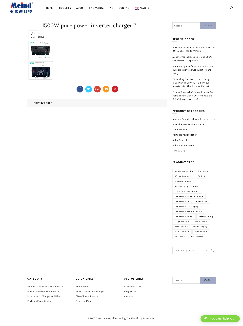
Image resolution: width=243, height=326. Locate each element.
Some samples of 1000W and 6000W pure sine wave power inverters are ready (192, 70)
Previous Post (43, 103)
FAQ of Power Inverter (87, 296)
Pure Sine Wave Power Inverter (188, 124)
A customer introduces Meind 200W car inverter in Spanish (192, 59)
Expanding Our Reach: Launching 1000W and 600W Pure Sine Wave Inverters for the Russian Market (190, 83)
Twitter (88, 89)
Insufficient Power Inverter (187, 191)
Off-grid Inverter (182, 221)
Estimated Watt (84, 301)
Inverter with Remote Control (188, 211)
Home (49, 7)
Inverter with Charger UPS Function (191, 201)
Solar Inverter (179, 129)
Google (97, 89)
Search (207, 25)
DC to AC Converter (184, 176)
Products (64, 7)
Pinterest (115, 89)
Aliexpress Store (132, 286)
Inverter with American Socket (189, 196)
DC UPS (201, 176)
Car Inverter (203, 171)
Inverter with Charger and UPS (43, 296)
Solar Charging (200, 226)
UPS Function (196, 237)
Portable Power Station (184, 134)
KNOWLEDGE (96, 7)
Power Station (181, 226)
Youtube (128, 296)
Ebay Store (130, 291)
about (80, 7)
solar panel (180, 237)
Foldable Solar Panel (183, 145)
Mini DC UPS (178, 150)
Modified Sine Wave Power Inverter (190, 119)
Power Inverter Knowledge (89, 291)
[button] (220, 318)
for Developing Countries (186, 186)
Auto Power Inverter (184, 171)
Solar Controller (181, 140)
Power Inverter (201, 221)
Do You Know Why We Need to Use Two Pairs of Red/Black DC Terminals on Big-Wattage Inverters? (193, 96)
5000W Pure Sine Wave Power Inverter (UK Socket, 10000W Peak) (193, 49)
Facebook (80, 89)
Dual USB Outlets (183, 181)
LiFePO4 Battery (206, 216)
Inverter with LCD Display (186, 206)
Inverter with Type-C (184, 216)
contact (125, 7)
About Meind (82, 286)
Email (106, 89)
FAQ (111, 7)
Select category (206, 250)
